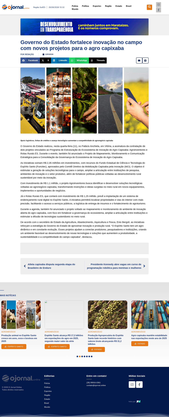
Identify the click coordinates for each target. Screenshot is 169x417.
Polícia (75, 6)
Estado (119, 6)
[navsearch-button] (149, 7)
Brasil (128, 6)
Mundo (75, 9)
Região (108, 6)
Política (85, 6)
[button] (30, 60)
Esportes (97, 6)
